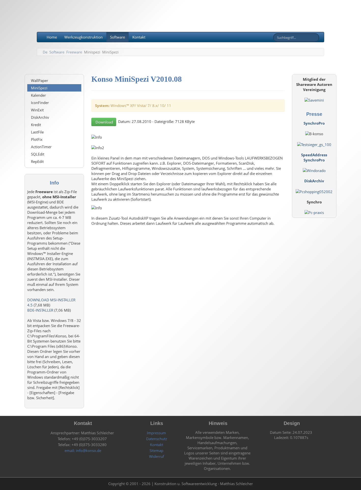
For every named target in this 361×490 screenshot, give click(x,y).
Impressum (156, 432)
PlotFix (36, 139)
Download (104, 121)
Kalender (38, 95)
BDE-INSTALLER (40, 310)
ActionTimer (41, 146)
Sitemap (156, 450)
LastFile (37, 132)
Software (117, 37)
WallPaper (39, 80)
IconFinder (40, 102)
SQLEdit (37, 154)
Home (51, 37)
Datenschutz (156, 438)
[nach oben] (315, 483)
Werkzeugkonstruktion (83, 37)
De (45, 52)
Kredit (36, 124)
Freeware (74, 52)
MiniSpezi (39, 87)
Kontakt (138, 37)
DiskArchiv (40, 117)
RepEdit (37, 161)
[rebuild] (45, 483)
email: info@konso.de (82, 450)
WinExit (37, 109)
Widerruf (156, 456)
